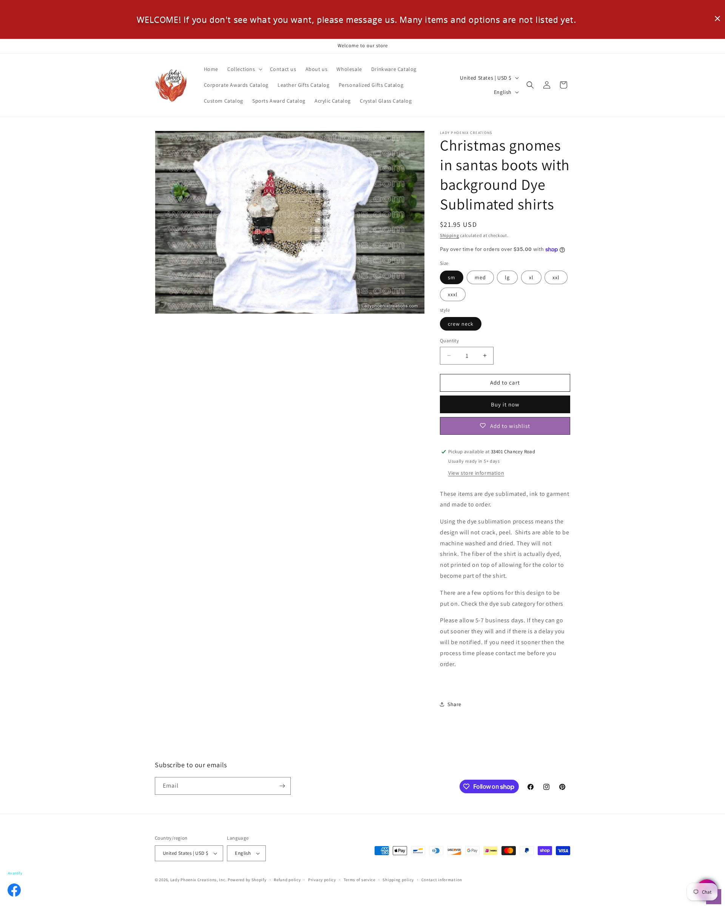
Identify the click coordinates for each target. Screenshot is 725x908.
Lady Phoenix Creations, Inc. (198, 879)
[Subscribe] (282, 786)
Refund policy (287, 879)
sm (451, 277)
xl (531, 277)
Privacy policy (322, 879)
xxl (556, 277)
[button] (244, 69)
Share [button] (454, 704)
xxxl (453, 294)
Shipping (449, 235)
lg (507, 277)
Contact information (441, 879)
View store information (476, 472)
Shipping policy (398, 879)
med (480, 277)
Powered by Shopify (247, 879)
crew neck (461, 323)
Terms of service (359, 879)
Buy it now (505, 404)
